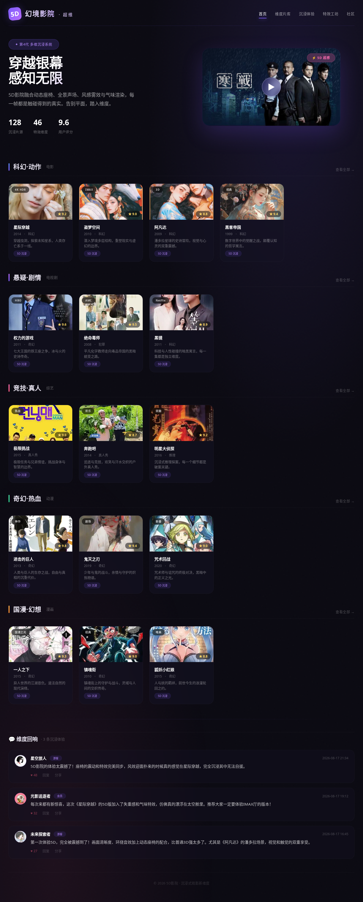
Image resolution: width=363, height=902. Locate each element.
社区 (350, 13)
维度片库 (282, 13)
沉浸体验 (306, 13)
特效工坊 (330, 13)
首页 (263, 13)
